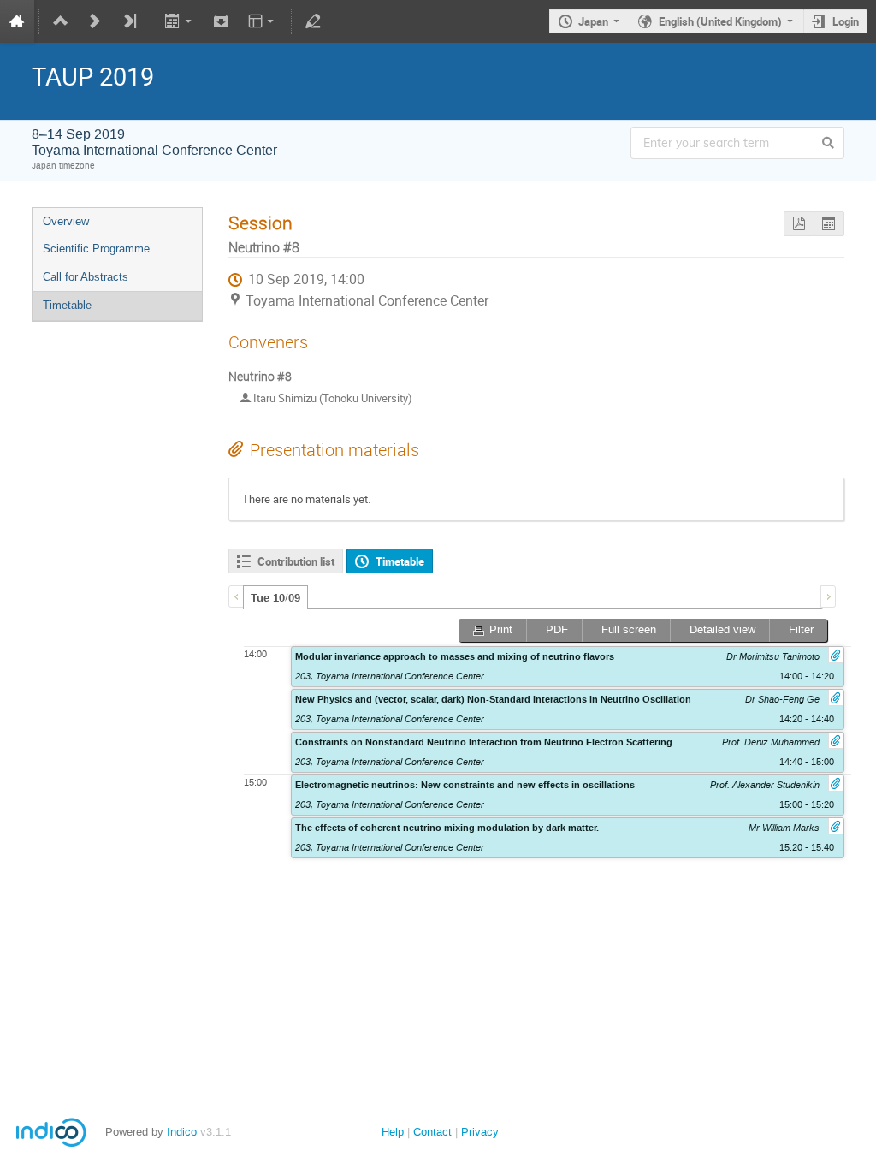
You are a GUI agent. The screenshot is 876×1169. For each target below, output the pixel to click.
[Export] (180, 21)
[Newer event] (95, 21)
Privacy (480, 1131)
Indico (182, 1131)
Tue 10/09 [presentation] (275, 598)
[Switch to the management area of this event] (313, 21)
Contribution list (295, 561)
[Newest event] (129, 21)
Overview (66, 221)
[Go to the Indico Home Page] (17, 21)
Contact (432, 1131)
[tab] (275, 597)
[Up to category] (61, 21)
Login (845, 21)
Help (393, 1131)
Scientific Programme (96, 248)
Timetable (67, 305)
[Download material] (221, 21)
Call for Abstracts (85, 276)
